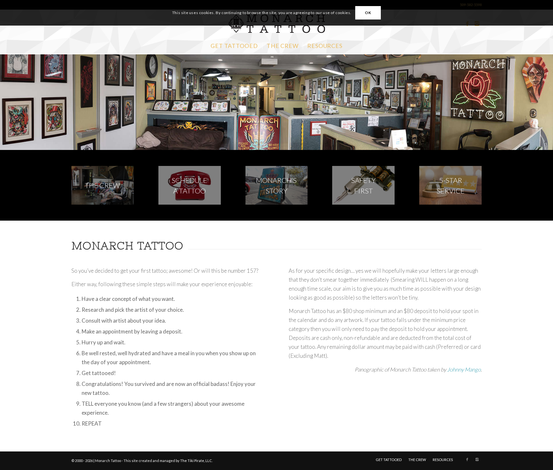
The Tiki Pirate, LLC (196, 460)
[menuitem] (234, 46)
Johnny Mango (464, 369)
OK (368, 12)
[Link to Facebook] (467, 459)
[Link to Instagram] (477, 459)
